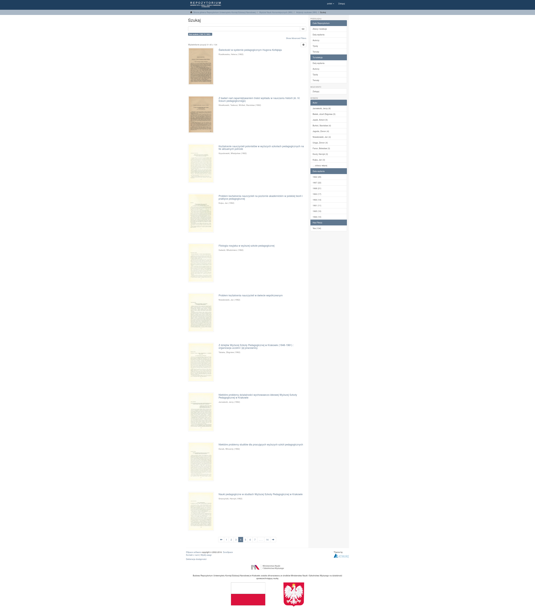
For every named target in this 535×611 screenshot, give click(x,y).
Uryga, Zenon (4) (320, 142)
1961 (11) (317, 205)
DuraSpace (228, 552)
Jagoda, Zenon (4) (321, 131)
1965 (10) (317, 211)
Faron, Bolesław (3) (321, 148)
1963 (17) (317, 194)
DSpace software (193, 552)
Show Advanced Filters (296, 38)
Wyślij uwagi (206, 554)
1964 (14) (317, 199)
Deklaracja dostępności (196, 559)
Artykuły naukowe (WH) (306, 12)
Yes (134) (317, 228)
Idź (303, 28)
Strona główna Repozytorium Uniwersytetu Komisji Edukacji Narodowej (224, 12)
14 (267, 539)
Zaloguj (316, 91)
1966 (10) (317, 216)
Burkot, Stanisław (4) (322, 125)
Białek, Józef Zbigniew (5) (324, 114)
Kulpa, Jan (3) (319, 159)
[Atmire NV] (341, 555)
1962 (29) (317, 176)
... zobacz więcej (320, 165)
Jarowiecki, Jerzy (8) (322, 108)
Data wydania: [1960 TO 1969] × (200, 34)
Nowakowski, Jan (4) (322, 136)
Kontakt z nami (192, 554)
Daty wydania (318, 34)
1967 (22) (317, 182)
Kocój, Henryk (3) (320, 154)
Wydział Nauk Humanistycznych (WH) (276, 12)
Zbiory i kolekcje (320, 28)
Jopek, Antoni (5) (320, 119)
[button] (330, 3)
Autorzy (316, 40)
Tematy (316, 51)
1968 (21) (317, 188)
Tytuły (315, 46)
